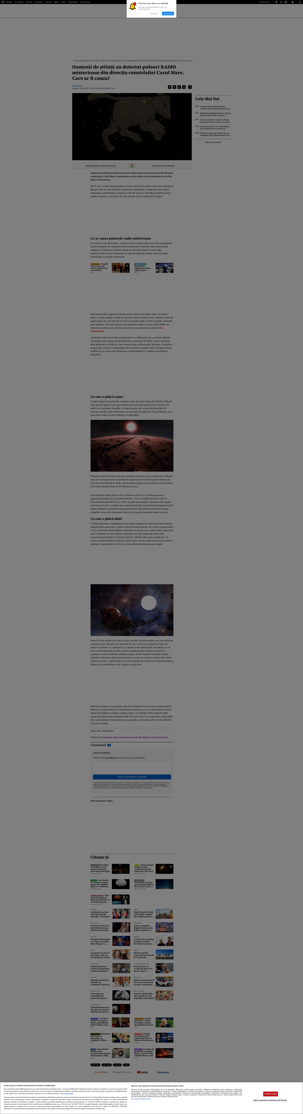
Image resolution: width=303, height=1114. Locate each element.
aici (60, 1104)
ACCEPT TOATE (271, 1094)
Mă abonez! (168, 13)
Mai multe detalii (67, 1093)
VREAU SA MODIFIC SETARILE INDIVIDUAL (270, 1100)
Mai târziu (154, 13)
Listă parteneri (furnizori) (141, 1099)
